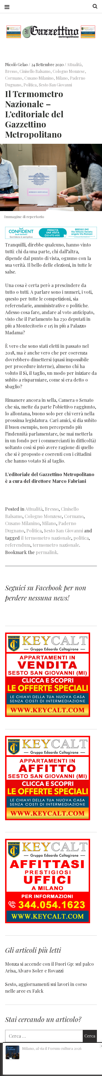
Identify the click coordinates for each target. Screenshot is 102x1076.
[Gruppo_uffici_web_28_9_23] (47, 921)
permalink (46, 552)
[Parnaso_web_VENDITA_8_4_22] (47, 715)
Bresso (11, 71)
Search (93, 6)
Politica (30, 85)
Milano (62, 78)
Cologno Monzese (69, 71)
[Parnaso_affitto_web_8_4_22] (47, 818)
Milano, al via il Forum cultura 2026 (52, 1048)
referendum (17, 545)
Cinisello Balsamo (35, 71)
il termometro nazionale (46, 538)
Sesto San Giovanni (55, 85)
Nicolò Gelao (17, 65)
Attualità (74, 65)
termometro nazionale (56, 545)
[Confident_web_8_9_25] (51, 237)
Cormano (13, 78)
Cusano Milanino (39, 78)
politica (81, 538)
